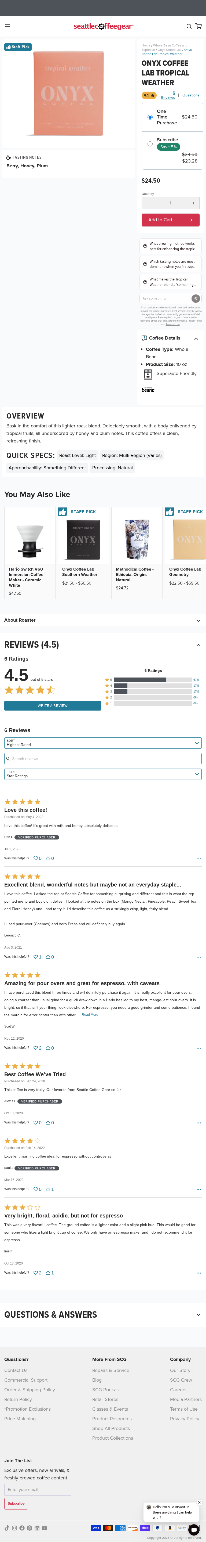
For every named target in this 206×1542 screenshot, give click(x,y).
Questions (191, 95)
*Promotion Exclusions (27, 1409)
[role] (171, 220)
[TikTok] (7, 1528)
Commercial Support (25, 1380)
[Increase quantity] (193, 203)
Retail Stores (105, 1399)
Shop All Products (111, 1428)
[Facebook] (22, 1528)
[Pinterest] (29, 1528)
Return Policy (18, 1399)
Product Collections (112, 1438)
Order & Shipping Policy (29, 1389)
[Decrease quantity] (148, 203)
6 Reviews (168, 95)
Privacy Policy (184, 1418)
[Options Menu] (199, 859)
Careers (178, 1389)
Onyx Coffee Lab (170, 49)
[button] (153, 680)
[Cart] (198, 26)
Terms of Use (184, 1409)
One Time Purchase (167, 117)
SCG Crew (181, 1380)
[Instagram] (14, 1528)
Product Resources (112, 1418)
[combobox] (103, 743)
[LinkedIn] (37, 1528)
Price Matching (20, 1418)
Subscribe (167, 140)
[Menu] (9, 26)
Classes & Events (110, 1409)
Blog (97, 1380)
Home (146, 45)
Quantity (148, 194)
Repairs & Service (110, 1370)
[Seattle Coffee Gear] (103, 26)
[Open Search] (189, 26)
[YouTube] (44, 1528)
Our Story (180, 1370)
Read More (90, 1015)
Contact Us (15, 1370)
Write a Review (53, 706)
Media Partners (186, 1399)
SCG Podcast (106, 1389)
